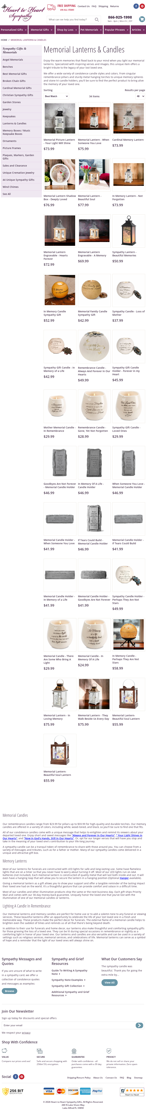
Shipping (103, 6)
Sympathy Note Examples (67, 980)
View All (109, 982)
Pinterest (142, 6)
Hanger (124, 878)
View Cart (142, 19)
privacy (26, 1032)
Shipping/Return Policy (78, 1077)
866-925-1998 (120, 17)
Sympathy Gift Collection (67, 986)
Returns (114, 6)
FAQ (94, 6)
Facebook (136, 6)
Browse (9, 991)
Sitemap (138, 1077)
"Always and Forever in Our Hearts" (93, 835)
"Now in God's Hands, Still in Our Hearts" (49, 838)
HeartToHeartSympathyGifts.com (23, 13)
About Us (98, 1077)
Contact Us (84, 6)
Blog (129, 1077)
